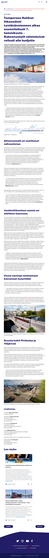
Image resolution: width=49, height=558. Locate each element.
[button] (42, 2)
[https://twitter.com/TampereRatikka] (18, 541)
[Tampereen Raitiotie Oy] (5, 1)
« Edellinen (8, 526)
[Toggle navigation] (46, 2)
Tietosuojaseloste (35, 545)
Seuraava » (40, 526)
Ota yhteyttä (33, 548)
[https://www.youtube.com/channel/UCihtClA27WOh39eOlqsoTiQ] (28, 541)
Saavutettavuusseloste (22, 548)
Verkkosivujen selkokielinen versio (20, 545)
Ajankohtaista (10, 8)
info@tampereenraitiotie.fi (16, 555)
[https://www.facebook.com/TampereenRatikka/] (32, 541)
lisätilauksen (29, 297)
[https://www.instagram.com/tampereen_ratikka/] (22, 541)
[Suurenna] (43, 125)
